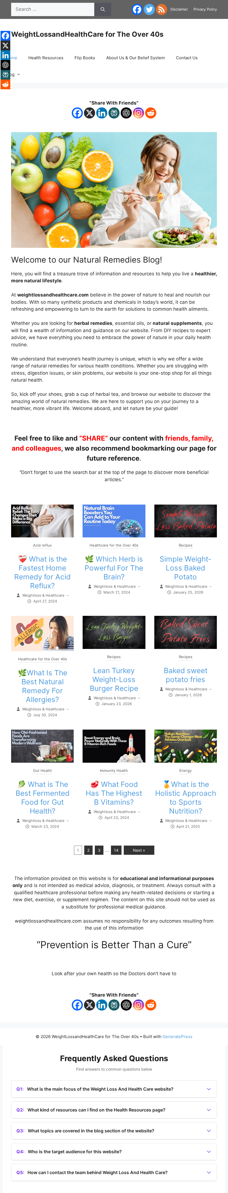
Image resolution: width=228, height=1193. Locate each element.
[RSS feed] (161, 9)
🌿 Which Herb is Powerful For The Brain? (114, 568)
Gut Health (42, 770)
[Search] (102, 9)
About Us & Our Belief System (135, 57)
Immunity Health (114, 770)
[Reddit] (150, 112)
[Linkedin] (101, 112)
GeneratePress (177, 1036)
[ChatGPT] (126, 112)
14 (116, 850)
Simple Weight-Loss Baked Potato (185, 568)
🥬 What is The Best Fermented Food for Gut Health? (43, 797)
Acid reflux (42, 545)
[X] (89, 112)
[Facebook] (137, 9)
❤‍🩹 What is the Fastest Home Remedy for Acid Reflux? (42, 572)
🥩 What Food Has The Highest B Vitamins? (114, 793)
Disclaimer (179, 9)
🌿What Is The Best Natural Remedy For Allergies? (42, 686)
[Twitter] (149, 9)
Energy (185, 770)
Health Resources (45, 57)
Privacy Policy (205, 9)
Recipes (185, 545)
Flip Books (85, 57)
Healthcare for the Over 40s (114, 545)
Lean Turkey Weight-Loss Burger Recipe (114, 679)
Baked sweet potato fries (185, 675)
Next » (139, 850)
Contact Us (187, 57)
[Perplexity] (114, 112)
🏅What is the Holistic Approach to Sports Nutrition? (185, 797)
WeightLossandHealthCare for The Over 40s (87, 34)
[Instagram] (138, 112)
